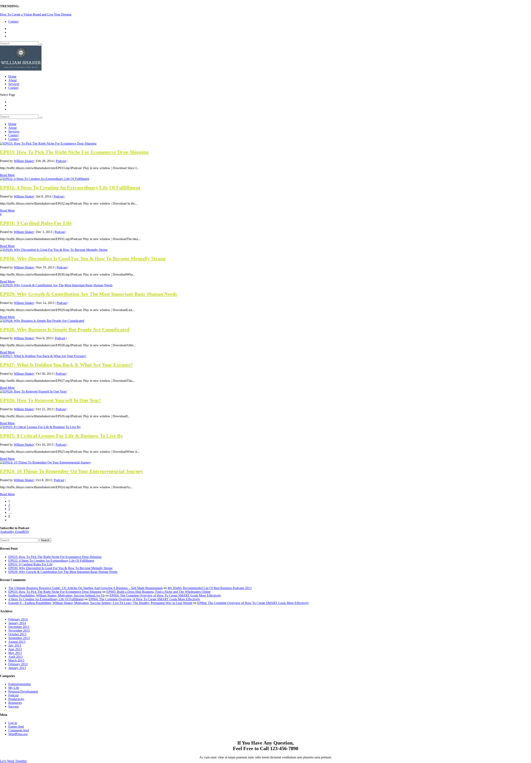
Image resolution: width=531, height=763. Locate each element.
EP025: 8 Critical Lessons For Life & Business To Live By (61, 435)
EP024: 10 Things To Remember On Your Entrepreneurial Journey (71, 471)
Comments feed (18, 730)
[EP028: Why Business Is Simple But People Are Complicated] (42, 320)
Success (13, 706)
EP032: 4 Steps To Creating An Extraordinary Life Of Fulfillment (70, 187)
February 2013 (18, 664)
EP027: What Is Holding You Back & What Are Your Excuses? (66, 364)
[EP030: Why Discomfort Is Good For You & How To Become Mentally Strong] (53, 249)
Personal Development (23, 691)
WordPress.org (18, 734)
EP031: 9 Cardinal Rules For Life (36, 223)
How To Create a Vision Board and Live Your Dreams (35, 14)
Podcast (61, 161)
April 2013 (15, 656)
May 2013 (15, 653)
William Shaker (24, 161)
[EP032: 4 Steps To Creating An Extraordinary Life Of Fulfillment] (44, 179)
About (12, 80)
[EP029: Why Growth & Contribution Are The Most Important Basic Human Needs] (56, 285)
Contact (13, 21)
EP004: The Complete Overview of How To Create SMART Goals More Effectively (165, 595)
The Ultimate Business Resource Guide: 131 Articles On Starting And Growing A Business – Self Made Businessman (85, 588)
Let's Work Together (13, 761)
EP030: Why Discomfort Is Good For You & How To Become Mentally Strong (83, 258)
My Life (13, 688)
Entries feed (16, 726)
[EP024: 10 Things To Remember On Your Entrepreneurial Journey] (45, 462)
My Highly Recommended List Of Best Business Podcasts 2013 (210, 588)
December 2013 (18, 627)
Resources (15, 702)
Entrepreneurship (19, 684)
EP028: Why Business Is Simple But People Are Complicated (64, 329)
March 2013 (16, 660)
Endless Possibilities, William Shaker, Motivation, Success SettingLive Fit (56, 595)
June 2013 (15, 649)
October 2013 (17, 634)
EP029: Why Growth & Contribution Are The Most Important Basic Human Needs (88, 294)
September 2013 (19, 638)
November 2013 (19, 630)
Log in (12, 723)
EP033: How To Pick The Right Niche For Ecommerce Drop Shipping (74, 152)
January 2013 (17, 668)
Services (13, 84)
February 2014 (18, 619)
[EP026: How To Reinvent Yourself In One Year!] (33, 391)
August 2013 (16, 641)
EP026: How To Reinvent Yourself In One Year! (50, 400)
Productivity (16, 699)
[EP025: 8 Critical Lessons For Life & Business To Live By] (40, 427)
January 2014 (17, 623)
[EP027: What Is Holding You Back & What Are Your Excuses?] (43, 356)
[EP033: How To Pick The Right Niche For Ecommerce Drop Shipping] (48, 143)
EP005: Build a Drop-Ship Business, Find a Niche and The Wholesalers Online (158, 591)
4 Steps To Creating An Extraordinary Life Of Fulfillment (46, 599)
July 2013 (14, 645)
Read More (7, 175)
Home (12, 76)
